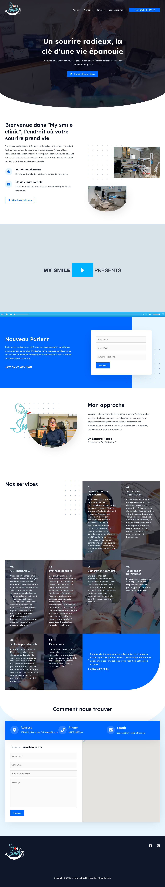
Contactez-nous (117, 10)
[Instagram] (158, 845)
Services (101, 10)
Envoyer (103, 365)
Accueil (76, 10)
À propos (88, 10)
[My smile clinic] (13, 9)
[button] (144, 10)
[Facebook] (150, 845)
